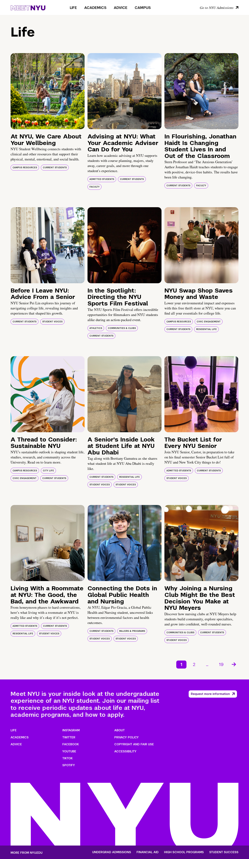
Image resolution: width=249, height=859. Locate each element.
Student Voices (52, 321)
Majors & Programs (132, 631)
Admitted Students (102, 179)
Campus (143, 7)
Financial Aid (148, 852)
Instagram (71, 730)
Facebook (70, 744)
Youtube (69, 751)
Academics (95, 7)
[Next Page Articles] (234, 664)
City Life (48, 470)
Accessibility (125, 751)
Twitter (68, 737)
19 (221, 664)
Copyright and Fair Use (134, 744)
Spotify (68, 765)
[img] (48, 91)
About (119, 730)
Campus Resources (25, 167)
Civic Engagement (209, 321)
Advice (120, 7)
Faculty (95, 186)
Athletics (96, 328)
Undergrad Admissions (111, 852)
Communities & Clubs (122, 328)
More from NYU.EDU (26, 853)
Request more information (210, 694)
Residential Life (206, 329)
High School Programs (184, 852)
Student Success (223, 852)
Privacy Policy (126, 737)
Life (73, 7)
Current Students (55, 167)
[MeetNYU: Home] (28, 7)
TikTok (67, 758)
